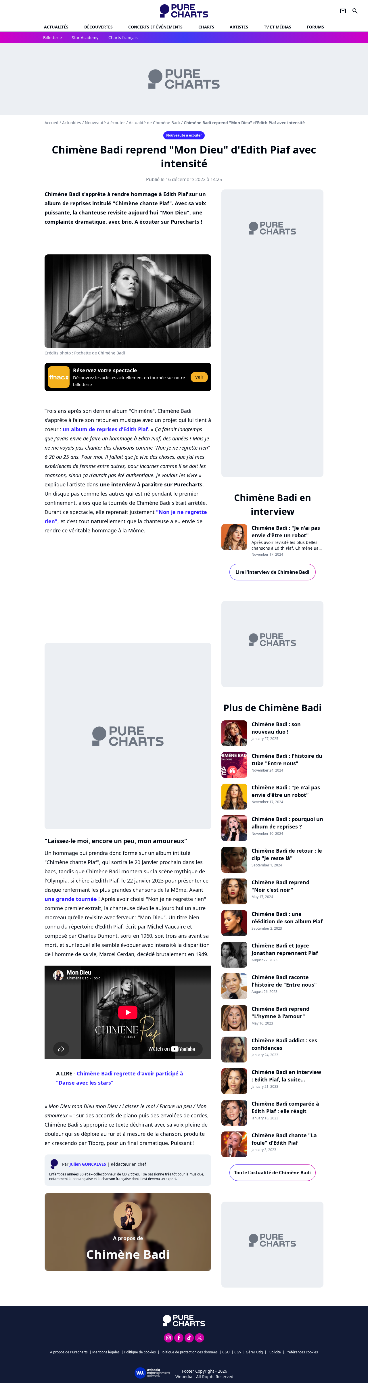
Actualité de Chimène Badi (154, 122)
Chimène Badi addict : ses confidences (284, 1044)
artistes (239, 27)
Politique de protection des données (189, 1352)
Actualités (56, 27)
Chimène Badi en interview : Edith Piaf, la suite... (286, 1076)
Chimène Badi (128, 1254)
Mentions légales (106, 1352)
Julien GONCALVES (88, 1164)
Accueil (51, 122)
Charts (206, 27)
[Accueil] (184, 11)
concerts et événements (155, 27)
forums (315, 27)
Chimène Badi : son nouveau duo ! (276, 728)
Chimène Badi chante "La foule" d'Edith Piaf (284, 1139)
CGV (237, 1352)
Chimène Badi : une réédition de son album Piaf (287, 917)
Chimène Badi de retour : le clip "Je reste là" (287, 854)
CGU (226, 1352)
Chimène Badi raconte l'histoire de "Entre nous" (284, 981)
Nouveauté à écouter (105, 122)
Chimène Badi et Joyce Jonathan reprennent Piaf (285, 949)
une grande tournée (71, 898)
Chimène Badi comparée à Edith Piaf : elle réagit (285, 1107)
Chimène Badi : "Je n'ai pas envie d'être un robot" (286, 531)
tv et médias (277, 27)
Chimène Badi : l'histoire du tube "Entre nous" (287, 759)
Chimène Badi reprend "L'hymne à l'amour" (280, 1012)
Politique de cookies (140, 1352)
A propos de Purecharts (69, 1352)
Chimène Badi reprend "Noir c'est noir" (280, 886)
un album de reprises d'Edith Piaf (105, 429)
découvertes (98, 27)
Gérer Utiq (254, 1352)
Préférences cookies (301, 1352)
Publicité (274, 1352)
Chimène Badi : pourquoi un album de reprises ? (287, 823)
